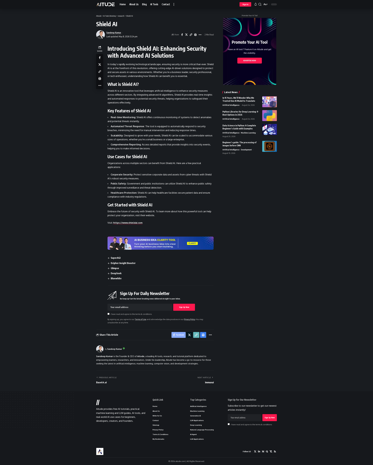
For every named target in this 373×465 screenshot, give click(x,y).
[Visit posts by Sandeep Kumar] (99, 349)
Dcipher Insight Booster (123, 263)
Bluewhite (116, 278)
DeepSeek (116, 273)
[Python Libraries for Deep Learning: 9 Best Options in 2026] (269, 115)
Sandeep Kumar (113, 32)
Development (246, 149)
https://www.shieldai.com (127, 222)
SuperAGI (115, 257)
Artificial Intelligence (230, 105)
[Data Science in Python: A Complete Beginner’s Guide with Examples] (269, 129)
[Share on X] (186, 34)
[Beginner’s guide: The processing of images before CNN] (269, 146)
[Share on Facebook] (182, 34)
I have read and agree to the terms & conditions (131, 314)
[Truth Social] (271, 451)
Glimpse (115, 268)
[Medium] (263, 451)
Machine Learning (248, 133)
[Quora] (267, 451)
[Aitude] (105, 4)
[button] (174, 4)
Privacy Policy (189, 319)
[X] (255, 451)
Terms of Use (140, 319)
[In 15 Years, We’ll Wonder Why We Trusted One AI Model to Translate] (269, 101)
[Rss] (275, 451)
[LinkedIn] (259, 451)
